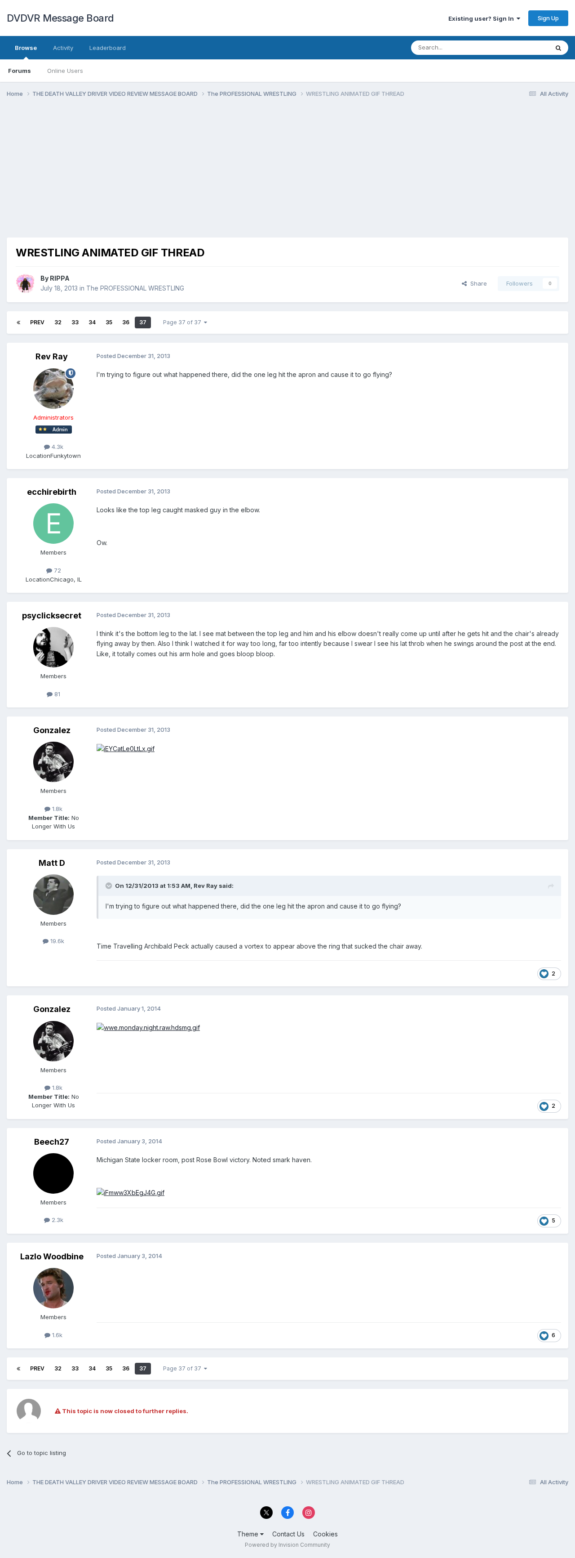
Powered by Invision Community (287, 1544)
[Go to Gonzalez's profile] (53, 762)
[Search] (558, 47)
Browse (26, 47)
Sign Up (548, 18)
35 (109, 322)
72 (56, 570)
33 (75, 322)
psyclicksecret (51, 615)
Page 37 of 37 (183, 322)
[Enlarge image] (126, 748)
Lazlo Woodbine (52, 1256)
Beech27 (51, 1141)
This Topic (522, 47)
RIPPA (60, 278)
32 (58, 322)
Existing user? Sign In (482, 18)
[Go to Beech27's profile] (53, 1173)
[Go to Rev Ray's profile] (53, 388)
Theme (248, 1534)
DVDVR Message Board (60, 18)
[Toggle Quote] (110, 885)
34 (92, 322)
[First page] (18, 322)
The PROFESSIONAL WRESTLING (135, 288)
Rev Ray (51, 356)
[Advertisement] (170, 174)
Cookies (325, 1534)
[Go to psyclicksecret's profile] (53, 647)
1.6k (56, 1335)
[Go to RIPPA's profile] (25, 283)
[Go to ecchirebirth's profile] (53, 523)
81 (56, 694)
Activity (63, 47)
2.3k (56, 1219)
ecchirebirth (51, 492)
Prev (37, 322)
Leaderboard (107, 47)
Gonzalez (52, 730)
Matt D (52, 863)
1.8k (56, 808)
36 (125, 322)
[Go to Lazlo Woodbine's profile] (53, 1288)
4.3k (56, 446)
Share (477, 283)
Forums (19, 70)
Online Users (65, 70)
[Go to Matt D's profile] (53, 894)
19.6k (56, 941)
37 (142, 322)
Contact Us (288, 1534)
